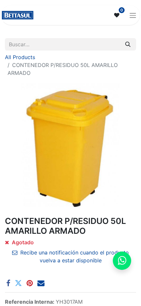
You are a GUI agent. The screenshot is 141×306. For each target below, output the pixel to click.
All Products (20, 57)
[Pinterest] (30, 283)
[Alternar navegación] (133, 15)
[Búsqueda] (128, 44)
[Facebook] (8, 283)
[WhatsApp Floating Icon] (122, 260)
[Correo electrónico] (41, 283)
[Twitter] (18, 283)
